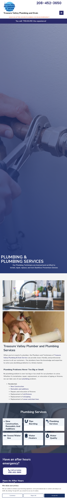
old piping (26, 397)
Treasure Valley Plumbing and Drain (20, 13)
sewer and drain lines (31, 399)
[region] (33, 491)
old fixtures (27, 394)
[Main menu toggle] (61, 13)
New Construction (17, 386)
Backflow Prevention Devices (46, 267)
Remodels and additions (20, 389)
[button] (49, 3)
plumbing (25, 379)
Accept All (54, 495)
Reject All (33, 495)
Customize (12, 495)
